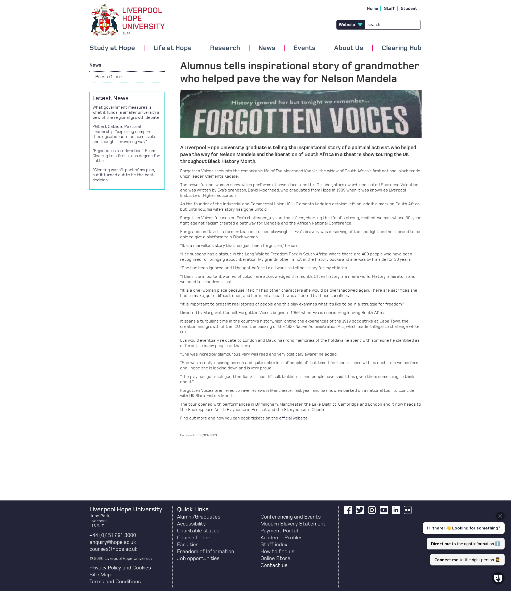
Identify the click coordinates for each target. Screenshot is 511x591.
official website (293, 418)
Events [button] (305, 48)
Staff (389, 8)
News (95, 65)
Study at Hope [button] (112, 48)
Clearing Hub (402, 48)
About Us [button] (348, 48)
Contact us (274, 565)
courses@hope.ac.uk (113, 549)
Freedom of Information (205, 551)
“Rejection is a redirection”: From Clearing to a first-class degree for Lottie (126, 156)
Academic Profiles (282, 537)
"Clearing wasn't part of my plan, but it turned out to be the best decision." (123, 175)
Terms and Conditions (115, 581)
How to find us (277, 551)
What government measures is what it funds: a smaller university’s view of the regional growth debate (125, 112)
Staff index (274, 544)
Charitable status (198, 530)
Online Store (275, 558)
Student (409, 8)
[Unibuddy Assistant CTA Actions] (463, 538)
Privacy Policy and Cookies (120, 567)
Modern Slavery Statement (293, 524)
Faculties (188, 544)
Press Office (108, 77)
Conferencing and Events (291, 517)
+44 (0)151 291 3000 (112, 535)
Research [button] (225, 48)
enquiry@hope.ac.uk (112, 542)
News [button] (266, 48)
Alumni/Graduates (198, 517)
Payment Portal (279, 530)
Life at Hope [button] (172, 48)
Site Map (100, 574)
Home (372, 8)
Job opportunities (198, 558)
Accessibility (191, 524)
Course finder (193, 537)
